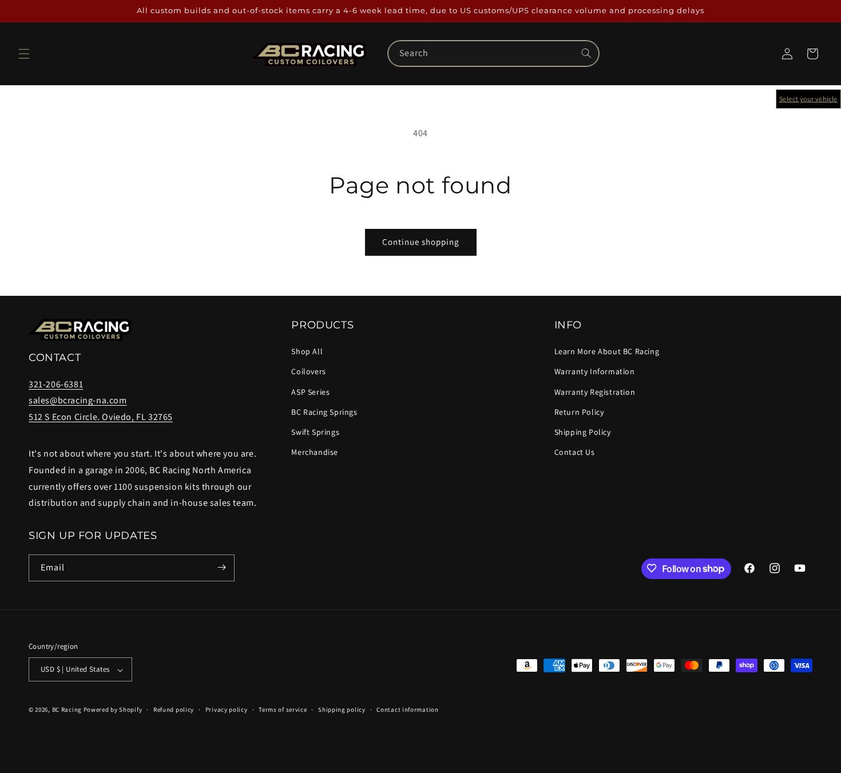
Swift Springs (315, 432)
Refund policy (173, 709)
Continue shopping (420, 241)
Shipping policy (342, 709)
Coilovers (308, 372)
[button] (24, 53)
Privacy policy (226, 709)
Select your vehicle (808, 98)
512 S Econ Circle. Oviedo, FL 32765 (101, 417)
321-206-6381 (56, 384)
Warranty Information (594, 372)
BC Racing (67, 710)
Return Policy (579, 412)
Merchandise (314, 452)
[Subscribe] (221, 567)
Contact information (407, 709)
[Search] (586, 53)
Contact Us (574, 452)
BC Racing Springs (324, 412)
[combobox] (493, 53)
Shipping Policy (582, 432)
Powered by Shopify (113, 710)
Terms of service (283, 709)
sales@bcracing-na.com (78, 401)
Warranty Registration (595, 392)
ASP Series (310, 392)
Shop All (307, 352)
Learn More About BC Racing (607, 352)
